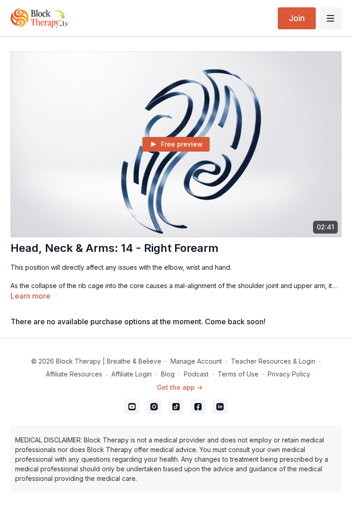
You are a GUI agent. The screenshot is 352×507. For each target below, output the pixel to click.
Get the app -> (180, 387)
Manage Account (196, 361)
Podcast (196, 374)
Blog (168, 374)
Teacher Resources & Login (273, 361)
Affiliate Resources (74, 374)
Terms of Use (238, 374)
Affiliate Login (131, 374)
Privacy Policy (289, 374)
